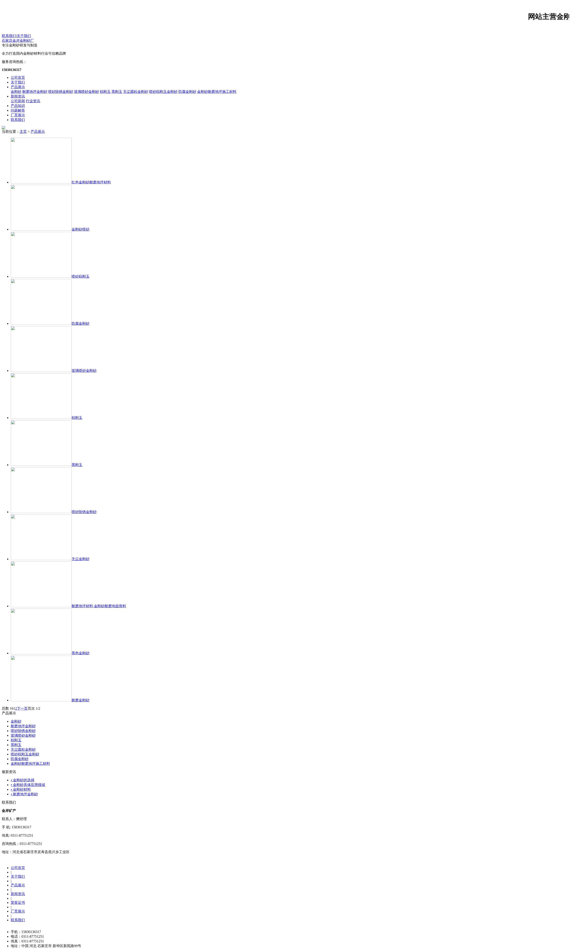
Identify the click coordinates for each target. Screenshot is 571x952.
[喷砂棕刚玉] (41, 276)
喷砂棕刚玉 (80, 276)
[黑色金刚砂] (41, 653)
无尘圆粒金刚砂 (135, 92)
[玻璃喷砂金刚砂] (41, 370)
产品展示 (18, 87)
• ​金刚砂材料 (21, 789)
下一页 (22, 708)
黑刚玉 (117, 92)
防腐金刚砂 (187, 92)
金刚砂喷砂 (80, 229)
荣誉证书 (18, 902)
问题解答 (18, 110)
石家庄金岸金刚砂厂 (18, 40)
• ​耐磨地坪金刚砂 (24, 794)
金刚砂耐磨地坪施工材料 (216, 92)
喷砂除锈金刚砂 (60, 92)
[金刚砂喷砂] (41, 229)
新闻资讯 (18, 96)
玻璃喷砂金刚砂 (86, 92)
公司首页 (18, 77)
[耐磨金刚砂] (41, 700)
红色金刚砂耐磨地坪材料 (91, 182)
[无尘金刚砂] (41, 559)
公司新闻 (18, 101)
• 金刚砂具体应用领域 (28, 785)
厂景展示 (18, 115)
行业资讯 (33, 101)
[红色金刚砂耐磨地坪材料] (41, 182)
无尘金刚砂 (80, 559)
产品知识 (18, 106)
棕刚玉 (105, 92)
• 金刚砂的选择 (22, 780)
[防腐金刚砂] (41, 323)
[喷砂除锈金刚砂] (41, 512)
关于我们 (24, 36)
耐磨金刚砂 (80, 700)
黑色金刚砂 (80, 653)
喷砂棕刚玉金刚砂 (163, 92)
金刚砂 (16, 92)
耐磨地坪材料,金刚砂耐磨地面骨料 (99, 606)
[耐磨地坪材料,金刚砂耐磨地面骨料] (41, 606)
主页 (23, 131)
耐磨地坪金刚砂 (34, 92)
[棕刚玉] (41, 418)
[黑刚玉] (41, 465)
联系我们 (9, 36)
